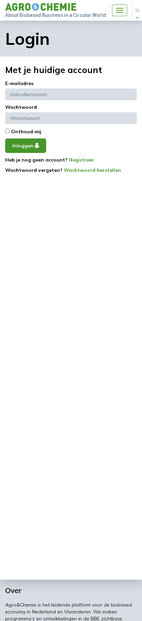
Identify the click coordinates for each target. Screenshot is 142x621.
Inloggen (23, 146)
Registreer (81, 160)
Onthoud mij (25, 131)
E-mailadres (19, 83)
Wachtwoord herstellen (92, 170)
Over (13, 590)
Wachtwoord (21, 107)
